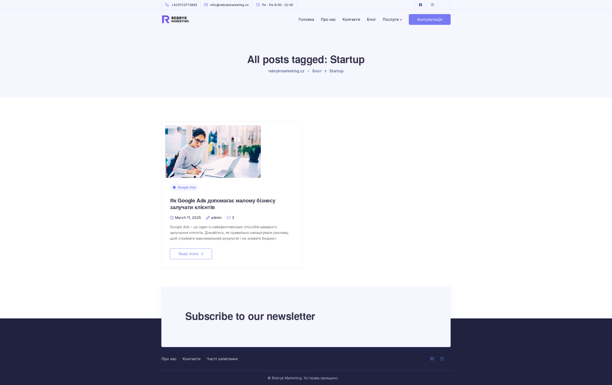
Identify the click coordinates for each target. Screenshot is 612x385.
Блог (371, 19)
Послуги (391, 19)
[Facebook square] (420, 5)
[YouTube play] (444, 5)
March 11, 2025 (188, 218)
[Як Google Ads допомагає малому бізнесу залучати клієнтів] (213, 149)
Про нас (328, 19)
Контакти (351, 19)
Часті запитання (222, 358)
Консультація (429, 19)
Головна (306, 19)
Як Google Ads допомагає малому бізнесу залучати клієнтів (222, 203)
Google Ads (187, 187)
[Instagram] (432, 5)
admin (216, 218)
